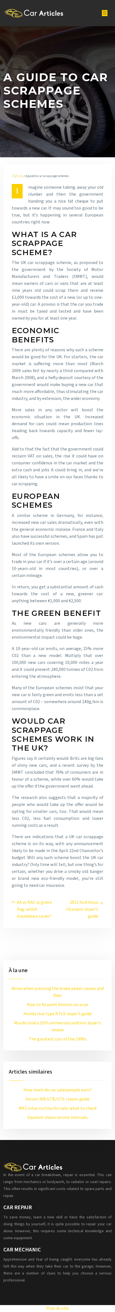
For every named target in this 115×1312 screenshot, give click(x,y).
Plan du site (57, 1308)
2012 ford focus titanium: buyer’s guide (82, 909)
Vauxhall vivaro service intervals (57, 1117)
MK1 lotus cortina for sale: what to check (58, 1108)
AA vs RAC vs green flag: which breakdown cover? (34, 909)
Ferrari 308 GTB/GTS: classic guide (57, 1099)
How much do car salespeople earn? (57, 1090)
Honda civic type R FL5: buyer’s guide (57, 1014)
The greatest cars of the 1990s (58, 1039)
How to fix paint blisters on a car (57, 1005)
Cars (20, 176)
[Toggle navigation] (105, 13)
